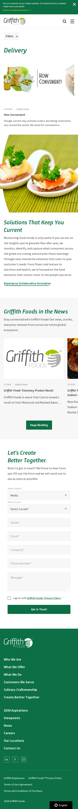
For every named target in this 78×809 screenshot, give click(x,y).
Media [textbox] (14, 495)
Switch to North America (15, 10)
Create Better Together (21, 697)
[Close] (74, 4)
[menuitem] (6, 759)
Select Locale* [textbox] (19, 509)
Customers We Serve (19, 682)
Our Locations (14, 740)
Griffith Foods (22, 108)
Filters (9, 36)
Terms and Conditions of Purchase (23, 791)
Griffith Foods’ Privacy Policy (44, 598)
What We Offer (14, 667)
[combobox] (39, 495)
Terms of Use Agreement (18, 784)
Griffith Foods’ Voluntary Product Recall (28, 390)
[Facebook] (15, 759)
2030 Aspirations (16, 710)
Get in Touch (39, 609)
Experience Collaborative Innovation (27, 283)
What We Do (13, 674)
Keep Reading (39, 425)
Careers (9, 733)
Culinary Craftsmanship (20, 689)
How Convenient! (14, 115)
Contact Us (12, 748)
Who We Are (12, 659)
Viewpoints (12, 718)
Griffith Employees (14, 778)
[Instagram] (24, 759)
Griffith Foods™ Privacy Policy (45, 778)
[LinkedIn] (6, 759)
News (8, 725)
